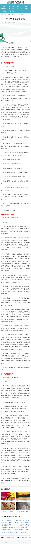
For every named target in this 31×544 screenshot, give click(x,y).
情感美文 (27, 6)
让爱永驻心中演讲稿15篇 (22, 520)
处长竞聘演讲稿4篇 (21, 532)
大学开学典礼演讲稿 (7, 522)
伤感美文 (19, 6)
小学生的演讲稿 (6, 529)
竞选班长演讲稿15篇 (21, 527)
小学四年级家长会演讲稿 (22, 529)
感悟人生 (27, 8)
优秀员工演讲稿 (25, 537)
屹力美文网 (13, 542)
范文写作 (14, 15)
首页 (4, 6)
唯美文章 (19, 8)
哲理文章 (3, 11)
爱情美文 (3, 8)
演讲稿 (21, 15)
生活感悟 (11, 11)
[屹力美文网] (15, 2)
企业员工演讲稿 (6, 520)
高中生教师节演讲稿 (7, 525)
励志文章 (11, 8)
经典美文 (11, 6)
